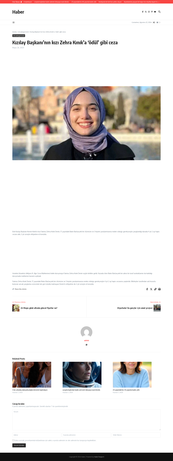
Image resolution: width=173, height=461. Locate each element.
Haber (18, 12)
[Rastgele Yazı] (154, 22)
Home (14, 32)
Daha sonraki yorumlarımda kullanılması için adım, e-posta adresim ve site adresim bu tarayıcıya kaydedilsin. (55, 440)
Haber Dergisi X (99, 457)
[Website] (86, 345)
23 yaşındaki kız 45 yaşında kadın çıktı (126, 390)
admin (86, 340)
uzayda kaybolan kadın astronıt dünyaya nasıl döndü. (81, 390)
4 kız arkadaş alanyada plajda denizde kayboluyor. (30, 390)
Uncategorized (23, 32)
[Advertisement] (83, 68)
